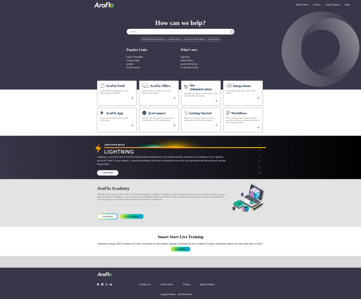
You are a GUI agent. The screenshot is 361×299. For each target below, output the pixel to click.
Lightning (185, 57)
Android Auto (186, 60)
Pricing (186, 284)
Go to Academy (132, 216)
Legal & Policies (168, 294)
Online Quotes (213, 39)
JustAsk (129, 64)
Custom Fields (133, 60)
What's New (167, 284)
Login (347, 4)
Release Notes (302, 4)
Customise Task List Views (194, 39)
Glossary (317, 4)
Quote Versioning (188, 64)
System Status (207, 284)
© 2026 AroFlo (185, 294)
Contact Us (145, 284)
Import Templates (134, 57)
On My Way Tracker (189, 67)
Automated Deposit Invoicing (153, 39)
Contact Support (332, 4)
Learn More (108, 172)
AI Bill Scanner (174, 39)
